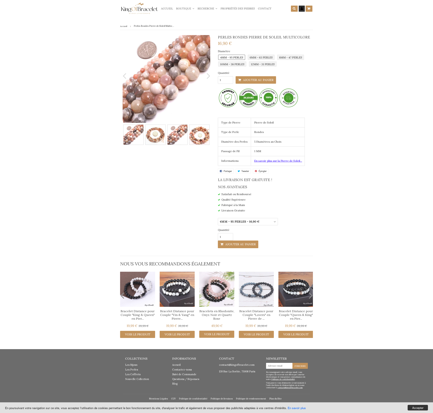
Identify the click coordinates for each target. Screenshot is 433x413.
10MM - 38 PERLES (232, 64)
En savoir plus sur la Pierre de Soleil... (278, 160)
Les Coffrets (133, 374)
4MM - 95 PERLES (231, 57)
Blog (175, 383)
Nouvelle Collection (137, 379)
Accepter (418, 408)
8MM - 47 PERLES (290, 57)
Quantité (223, 73)
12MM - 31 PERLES (263, 64)
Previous (125, 75)
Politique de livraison (222, 398)
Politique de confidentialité (283, 379)
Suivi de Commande (184, 374)
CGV (173, 398)
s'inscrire (300, 366)
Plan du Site (275, 398)
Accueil (167, 8)
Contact (264, 8)
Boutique (184, 8)
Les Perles (131, 369)
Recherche (206, 8)
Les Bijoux (131, 364)
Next (207, 75)
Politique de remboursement (251, 398)
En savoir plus (297, 408)
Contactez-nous (182, 369)
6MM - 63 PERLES (261, 57)
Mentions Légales (158, 398)
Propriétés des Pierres (238, 8)
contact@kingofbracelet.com (237, 364)
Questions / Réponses (185, 379)
